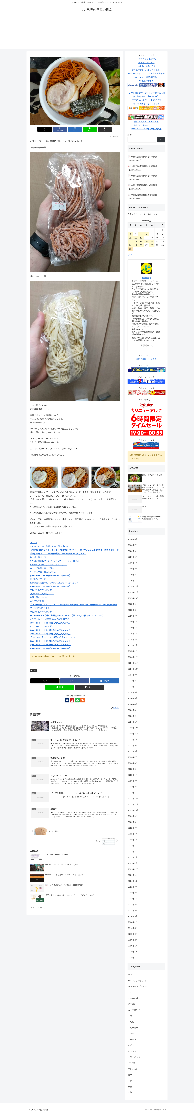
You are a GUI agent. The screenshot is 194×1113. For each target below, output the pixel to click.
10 (130, 237)
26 (141, 245)
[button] (105, 129)
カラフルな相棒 (37, 601)
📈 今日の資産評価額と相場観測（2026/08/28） (142, 158)
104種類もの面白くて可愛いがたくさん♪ (48, 564)
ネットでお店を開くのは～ (42, 568)
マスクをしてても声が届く (42, 590)
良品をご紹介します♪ (146, 59)
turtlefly (146, 277)
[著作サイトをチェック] (67, 700)
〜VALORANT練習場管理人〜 (146, 77)
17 (130, 241)
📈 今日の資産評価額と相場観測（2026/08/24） (142, 187)
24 (130, 245)
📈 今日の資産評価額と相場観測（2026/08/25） (142, 177)
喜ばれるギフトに (38, 579)
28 (152, 245)
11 (136, 237)
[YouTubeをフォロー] (72, 700)
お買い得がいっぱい (39, 597)
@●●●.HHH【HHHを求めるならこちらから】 (50, 586)
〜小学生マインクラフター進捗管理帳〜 (146, 73)
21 (152, 241)
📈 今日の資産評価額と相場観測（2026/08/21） (142, 196)
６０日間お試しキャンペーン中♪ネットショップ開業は (54, 561)
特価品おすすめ (146, 81)
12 (141, 237)
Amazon (33, 543)
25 (135, 245)
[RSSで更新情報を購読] (82, 700)
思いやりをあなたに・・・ (42, 594)
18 (135, 241)
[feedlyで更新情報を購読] (77, 700)
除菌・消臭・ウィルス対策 (146, 121)
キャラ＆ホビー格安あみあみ (43, 572)
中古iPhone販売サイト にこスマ (146, 100)
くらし (34, 670)
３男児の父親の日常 (146, 66)
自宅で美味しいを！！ (146, 359)
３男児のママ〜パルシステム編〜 (146, 70)
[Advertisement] (97, 33)
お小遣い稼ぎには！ (39, 557)
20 (146, 241)
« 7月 (130, 255)
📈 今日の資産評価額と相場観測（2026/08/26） (142, 168)
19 (141, 241)
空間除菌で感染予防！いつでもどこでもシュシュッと (54, 583)
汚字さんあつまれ (146, 63)
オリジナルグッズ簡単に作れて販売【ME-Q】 (51, 546)
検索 (130, 135)
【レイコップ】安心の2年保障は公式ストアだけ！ (52, 637)
